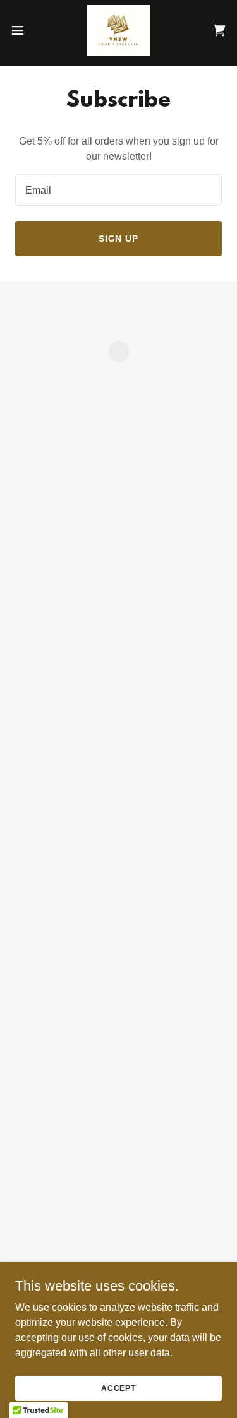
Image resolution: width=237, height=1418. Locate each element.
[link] (118, 30)
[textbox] (118, 190)
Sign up (119, 238)
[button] (22, 30)
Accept (118, 1387)
